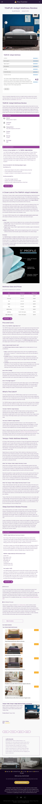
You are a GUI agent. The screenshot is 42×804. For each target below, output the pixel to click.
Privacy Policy (35, 800)
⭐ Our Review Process (15, 771)
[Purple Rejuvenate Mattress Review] (14, 653)
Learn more (18, 99)
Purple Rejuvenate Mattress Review (13, 655)
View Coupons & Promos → (22, 782)
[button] (2, 1)
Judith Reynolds (16, 11)
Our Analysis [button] (7, 532)
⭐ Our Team (23, 771)
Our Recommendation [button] (9, 147)
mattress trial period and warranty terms (29, 431)
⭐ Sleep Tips (7, 771)
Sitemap (31, 800)
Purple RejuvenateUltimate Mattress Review (15, 669)
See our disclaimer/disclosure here (30, 792)
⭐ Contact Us (30, 771)
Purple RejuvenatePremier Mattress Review (14, 641)
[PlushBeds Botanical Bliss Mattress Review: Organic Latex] (14, 696)
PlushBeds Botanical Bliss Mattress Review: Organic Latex (17, 697)
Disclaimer (15, 802)
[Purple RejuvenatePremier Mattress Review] (14, 639)
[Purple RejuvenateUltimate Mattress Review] (14, 667)
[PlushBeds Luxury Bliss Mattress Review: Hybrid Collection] (14, 682)
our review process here (26, 597)
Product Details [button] (8, 115)
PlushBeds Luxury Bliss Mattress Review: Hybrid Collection (18, 683)
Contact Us (19, 802)
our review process (22, 604)
